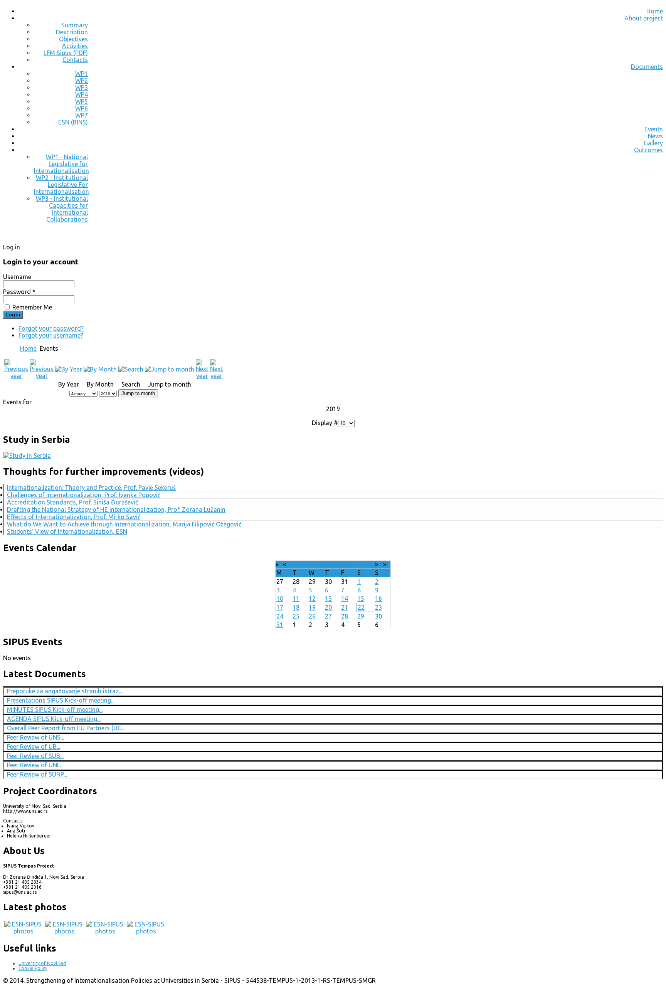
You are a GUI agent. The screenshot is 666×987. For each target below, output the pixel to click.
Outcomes (648, 149)
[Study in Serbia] (27, 455)
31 (279, 624)
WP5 (81, 101)
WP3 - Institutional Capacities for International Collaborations (62, 209)
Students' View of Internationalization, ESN (67, 531)
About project (643, 18)
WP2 (81, 80)
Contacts (75, 59)
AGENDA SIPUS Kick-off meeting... (54, 718)
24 (279, 616)
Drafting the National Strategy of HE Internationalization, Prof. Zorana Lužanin (116, 509)
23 (378, 607)
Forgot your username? (50, 335)
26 (312, 616)
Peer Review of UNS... (35, 737)
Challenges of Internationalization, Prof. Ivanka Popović (83, 494)
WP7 (81, 115)
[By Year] (68, 369)
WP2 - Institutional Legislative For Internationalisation (61, 184)
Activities (75, 45)
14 (344, 598)
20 (328, 607)
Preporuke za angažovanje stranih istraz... (64, 691)
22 (361, 607)
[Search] (130, 369)
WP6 (81, 108)
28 (344, 616)
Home (654, 11)
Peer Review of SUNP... (37, 774)
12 (312, 598)
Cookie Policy (32, 968)
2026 (344, 564)
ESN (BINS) (73, 122)
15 (360, 598)
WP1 (81, 73)
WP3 (81, 87)
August (325, 564)
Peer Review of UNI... (34, 765)
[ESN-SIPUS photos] (23, 931)
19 (312, 607)
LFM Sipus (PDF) (66, 52)
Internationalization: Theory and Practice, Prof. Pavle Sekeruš (91, 487)
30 (378, 616)
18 (296, 607)
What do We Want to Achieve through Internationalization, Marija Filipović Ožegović (124, 524)
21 (344, 607)
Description (72, 32)
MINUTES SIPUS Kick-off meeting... (55, 709)
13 (328, 598)
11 (296, 598)
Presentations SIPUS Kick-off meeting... (60, 700)
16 (378, 598)
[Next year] (202, 375)
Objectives (73, 38)
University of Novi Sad (42, 963)
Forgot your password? (51, 328)
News (655, 136)
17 (279, 607)
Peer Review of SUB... (35, 755)
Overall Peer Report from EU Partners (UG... (66, 728)
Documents (647, 66)
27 (328, 616)
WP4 (81, 94)
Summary (74, 25)
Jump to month (138, 393)
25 (296, 616)
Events (653, 129)
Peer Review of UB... (33, 746)
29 (360, 616)
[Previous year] (16, 375)
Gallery (653, 143)
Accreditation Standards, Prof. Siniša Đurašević (72, 502)
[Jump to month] (169, 369)
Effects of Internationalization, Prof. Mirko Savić (73, 516)
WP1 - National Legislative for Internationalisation (61, 163)
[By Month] (100, 369)
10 (279, 598)
